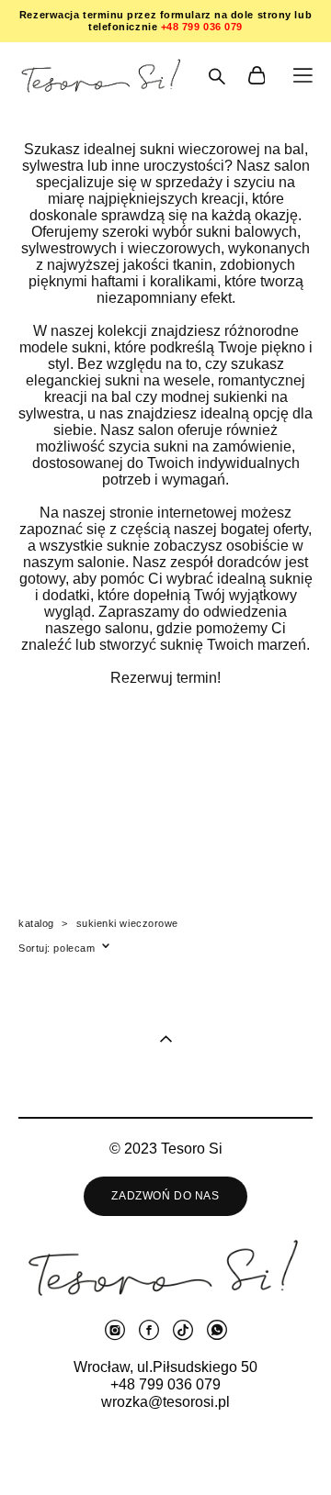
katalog (36, 923)
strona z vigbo (166, 1451)
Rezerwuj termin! (165, 678)
